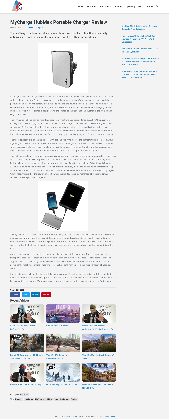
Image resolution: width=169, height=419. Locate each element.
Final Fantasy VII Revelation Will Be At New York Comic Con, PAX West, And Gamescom (139, 39)
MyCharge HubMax (43, 399)
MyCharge (28, 399)
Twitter (25, 295)
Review (74, 399)
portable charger (61, 399)
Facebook (15, 295)
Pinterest (46, 295)
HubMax (19, 399)
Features (24, 394)
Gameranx (73, 416)
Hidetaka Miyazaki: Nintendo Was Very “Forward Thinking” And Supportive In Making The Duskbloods (139, 74)
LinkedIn (35, 295)
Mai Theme (110, 416)
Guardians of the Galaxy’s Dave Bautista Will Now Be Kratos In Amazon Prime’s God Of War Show (140, 61)
